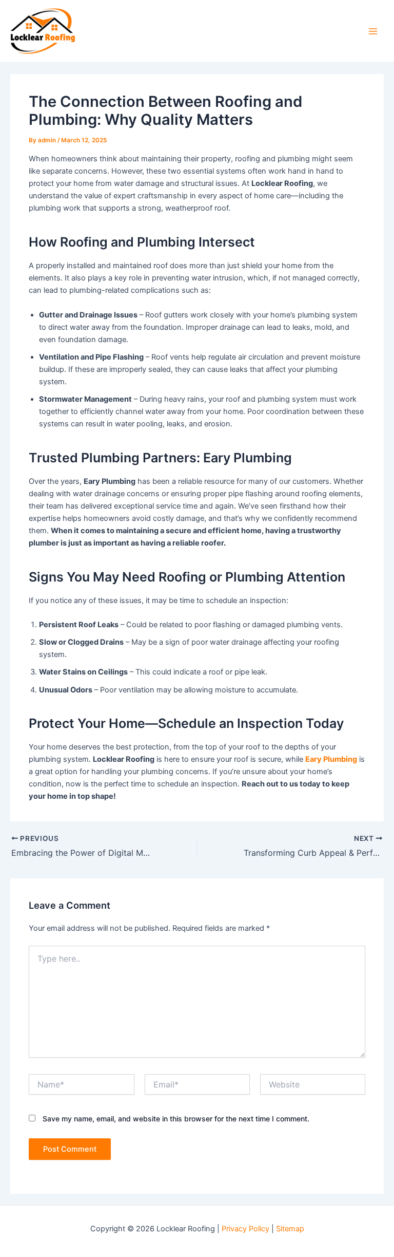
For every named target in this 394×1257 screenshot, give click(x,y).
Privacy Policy (245, 1228)
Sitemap (290, 1228)
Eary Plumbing (331, 759)
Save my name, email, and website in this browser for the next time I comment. (176, 1118)
